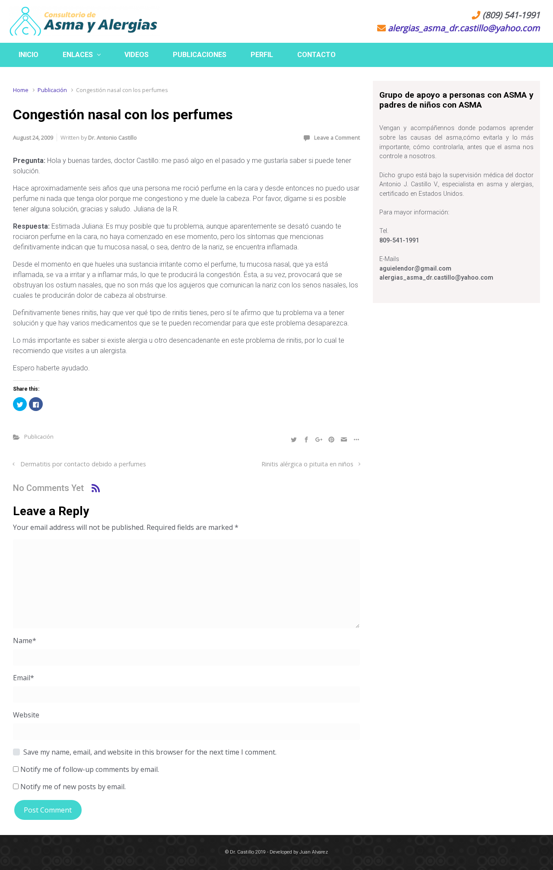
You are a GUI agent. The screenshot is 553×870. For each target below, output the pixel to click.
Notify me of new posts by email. (73, 786)
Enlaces (78, 55)
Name (24, 640)
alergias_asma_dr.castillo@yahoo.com (464, 28)
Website (26, 715)
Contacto (316, 55)
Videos (136, 55)
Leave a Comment (337, 137)
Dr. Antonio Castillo (112, 137)
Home (21, 90)
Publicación (52, 90)
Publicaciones (199, 55)
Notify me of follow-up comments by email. (89, 769)
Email (23, 677)
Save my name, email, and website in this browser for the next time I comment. (149, 752)
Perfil (262, 55)
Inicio (28, 55)
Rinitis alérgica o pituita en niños (307, 464)
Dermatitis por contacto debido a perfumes (83, 464)
